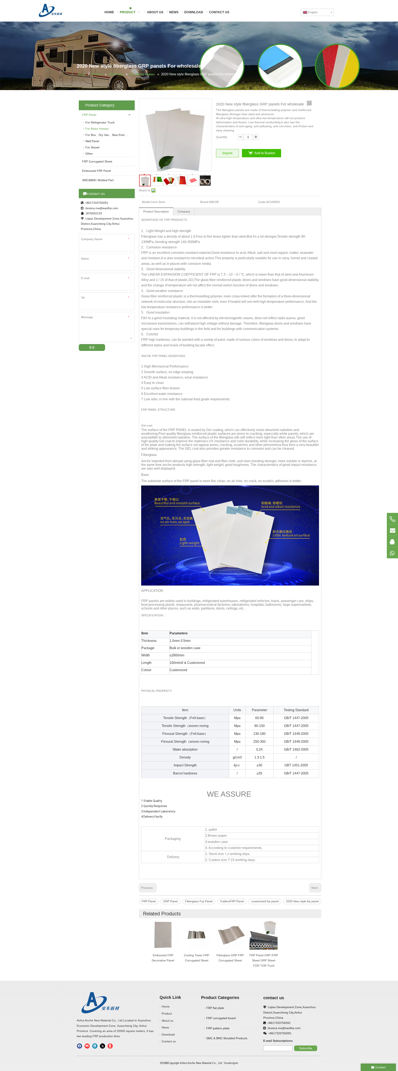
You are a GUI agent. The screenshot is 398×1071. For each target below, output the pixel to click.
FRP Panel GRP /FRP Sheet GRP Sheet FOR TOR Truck (263, 960)
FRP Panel (89, 114)
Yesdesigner (230, 1063)
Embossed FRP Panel (96, 170)
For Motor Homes (97, 128)
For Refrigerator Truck (100, 122)
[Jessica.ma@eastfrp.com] (392, 530)
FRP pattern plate (217, 1028)
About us (167, 1020)
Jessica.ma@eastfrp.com (101, 208)
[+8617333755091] (392, 519)
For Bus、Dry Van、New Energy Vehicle (110, 135)
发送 (92, 347)
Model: (146, 202)
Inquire (227, 153)
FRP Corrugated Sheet (97, 161)
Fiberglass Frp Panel (198, 901)
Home (166, 1006)
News (165, 1027)
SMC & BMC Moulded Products (226, 1038)
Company (183, 211)
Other (89, 153)
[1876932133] (392, 541)
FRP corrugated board (221, 1018)
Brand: (204, 202)
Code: (262, 202)
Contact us (169, 1041)
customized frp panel (265, 901)
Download (168, 1034)
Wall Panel (92, 141)
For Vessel (92, 147)
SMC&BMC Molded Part (98, 180)
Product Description (156, 211)
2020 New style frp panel (302, 901)
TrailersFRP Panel (232, 901)
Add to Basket (264, 153)
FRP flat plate (215, 1008)
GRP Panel (170, 901)
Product (167, 1013)
